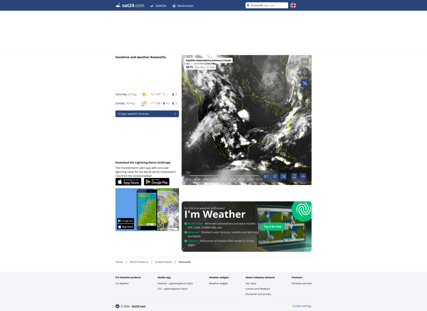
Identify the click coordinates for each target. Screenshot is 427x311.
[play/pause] (275, 176)
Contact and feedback (258, 288)
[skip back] (266, 176)
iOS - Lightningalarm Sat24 (172, 288)
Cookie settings (302, 306)
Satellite (160, 6)
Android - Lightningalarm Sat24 (175, 283)
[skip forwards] (283, 176)
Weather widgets (218, 283)
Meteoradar (185, 6)
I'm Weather (122, 283)
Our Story (251, 283)
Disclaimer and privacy (258, 294)
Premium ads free (302, 283)
